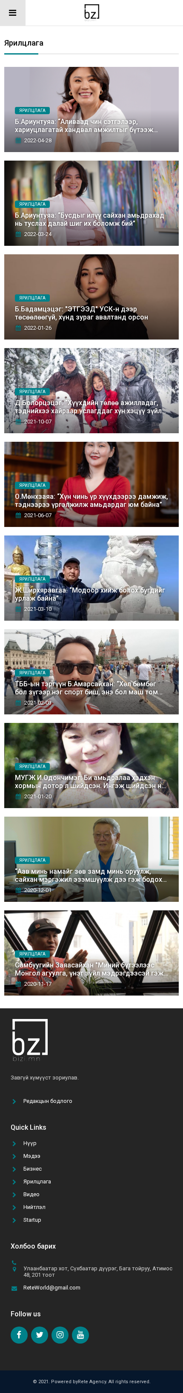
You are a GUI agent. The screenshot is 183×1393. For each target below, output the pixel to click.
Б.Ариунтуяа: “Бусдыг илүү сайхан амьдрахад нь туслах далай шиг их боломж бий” (89, 219)
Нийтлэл (34, 1207)
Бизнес (32, 1169)
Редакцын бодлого (47, 1101)
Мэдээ (31, 1156)
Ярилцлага (37, 1181)
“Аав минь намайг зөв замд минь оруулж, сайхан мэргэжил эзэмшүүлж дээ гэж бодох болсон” (88, 879)
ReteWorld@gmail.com (51, 1287)
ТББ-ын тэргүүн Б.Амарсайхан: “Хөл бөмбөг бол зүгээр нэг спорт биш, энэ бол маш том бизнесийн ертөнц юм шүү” (86, 692)
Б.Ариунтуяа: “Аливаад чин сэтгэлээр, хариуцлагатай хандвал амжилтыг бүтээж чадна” (84, 130)
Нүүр (30, 1143)
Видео (31, 1194)
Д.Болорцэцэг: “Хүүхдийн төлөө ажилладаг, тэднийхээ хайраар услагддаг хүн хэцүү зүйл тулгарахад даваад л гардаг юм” (88, 411)
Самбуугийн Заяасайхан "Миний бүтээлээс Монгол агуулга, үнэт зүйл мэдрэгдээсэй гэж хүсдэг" (89, 973)
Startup (32, 1220)
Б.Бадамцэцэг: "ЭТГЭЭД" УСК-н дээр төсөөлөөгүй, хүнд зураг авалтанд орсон (81, 313)
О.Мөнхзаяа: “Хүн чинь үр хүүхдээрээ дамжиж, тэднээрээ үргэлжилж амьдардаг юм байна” (91, 500)
